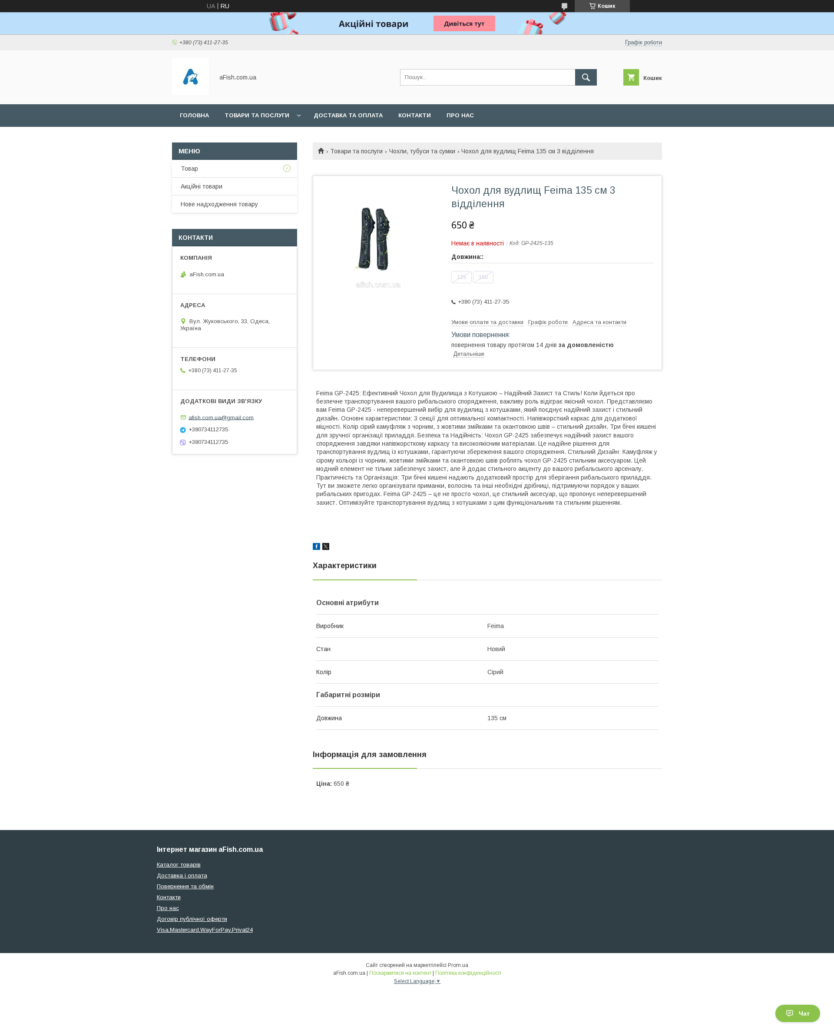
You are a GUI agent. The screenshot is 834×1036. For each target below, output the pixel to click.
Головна (194, 115)
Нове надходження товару (219, 204)
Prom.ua (458, 965)
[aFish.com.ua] (190, 92)
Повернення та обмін (185, 886)
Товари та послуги (257, 115)
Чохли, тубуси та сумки (422, 151)
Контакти (414, 115)
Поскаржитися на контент (400, 973)
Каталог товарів (179, 864)
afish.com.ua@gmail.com (221, 417)
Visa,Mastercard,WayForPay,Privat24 (205, 930)
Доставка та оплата (348, 115)
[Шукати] (586, 77)
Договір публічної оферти (192, 919)
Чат (804, 1013)
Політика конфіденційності (468, 973)
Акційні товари (201, 186)
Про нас (460, 115)
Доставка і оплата (182, 875)
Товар (189, 168)
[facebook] (316, 547)
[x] (325, 547)
